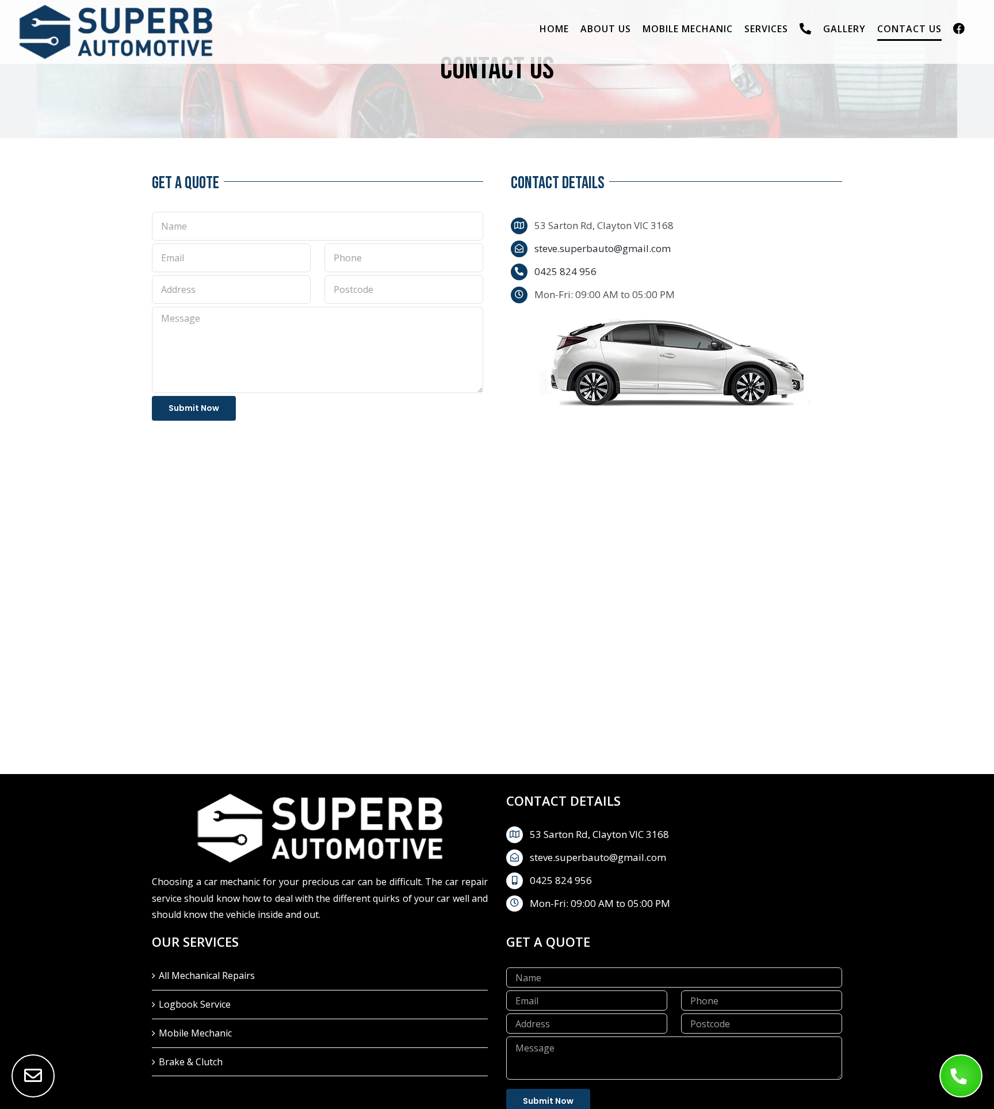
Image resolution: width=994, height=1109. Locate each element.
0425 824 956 (565, 271)
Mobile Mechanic (195, 1033)
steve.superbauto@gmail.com (602, 248)
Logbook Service (195, 1004)
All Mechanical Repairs (207, 975)
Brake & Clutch (191, 1061)
